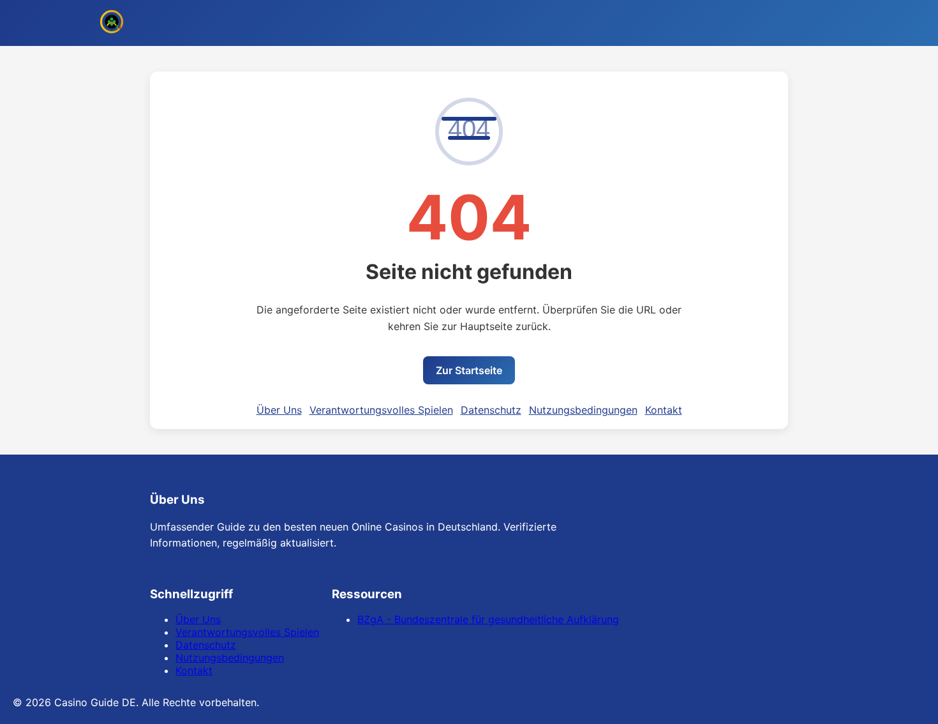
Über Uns (279, 409)
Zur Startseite (469, 370)
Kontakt (663, 409)
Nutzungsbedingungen (583, 409)
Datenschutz (491, 409)
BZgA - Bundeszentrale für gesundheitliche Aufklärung (488, 619)
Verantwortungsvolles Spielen (381, 409)
